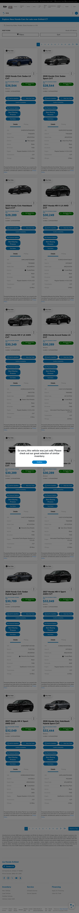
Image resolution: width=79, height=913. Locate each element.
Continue (39, 462)
